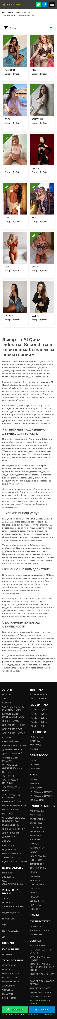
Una (7, 266)
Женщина (8, 877)
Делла (35, 316)
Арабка (34, 779)
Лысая (33, 760)
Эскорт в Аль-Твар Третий (40, 958)
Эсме (35, 70)
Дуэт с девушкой (12, 753)
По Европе (36, 934)
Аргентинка (36, 815)
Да (3, 937)
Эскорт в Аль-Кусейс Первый (42, 982)
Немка (33, 872)
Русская (35, 897)
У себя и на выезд (12, 906)
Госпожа (7, 814)
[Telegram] (44, 4)
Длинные (35, 768)
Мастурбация (10, 809)
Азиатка (34, 783)
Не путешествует (40, 926)
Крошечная (9, 998)
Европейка (36, 787)
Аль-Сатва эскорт (40, 988)
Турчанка (35, 905)
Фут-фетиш (8, 776)
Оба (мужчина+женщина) (14, 882)
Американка (37, 811)
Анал (5, 698)
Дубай (27, 12)
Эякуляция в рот (12, 729)
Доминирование (12, 749)
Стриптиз (8, 845)
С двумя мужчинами (14, 861)
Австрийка (36, 823)
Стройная (8, 990)
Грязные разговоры (14, 745)
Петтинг (7, 772)
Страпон (7, 841)
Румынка (35, 892)
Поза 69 (6, 694)
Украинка (35, 909)
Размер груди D (38, 722)
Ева (34, 217)
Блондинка (36, 737)
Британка (35, 835)
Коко (7, 168)
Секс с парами (10, 721)
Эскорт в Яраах (39, 945)
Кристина (37, 119)
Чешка (33, 852)
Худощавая (9, 986)
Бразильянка (37, 831)
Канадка (34, 843)
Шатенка (35, 741)
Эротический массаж (10, 759)
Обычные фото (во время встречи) (13, 708)
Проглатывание (11, 853)
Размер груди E (38, 726)
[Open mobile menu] (52, 4)
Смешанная (37, 800)
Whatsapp (17, 1009)
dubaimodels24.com (11, 12)
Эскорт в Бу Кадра (40, 996)
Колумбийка (37, 848)
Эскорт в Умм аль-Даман (40, 1002)
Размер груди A (38, 709)
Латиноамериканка (41, 792)
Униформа (8, 857)
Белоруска (36, 827)
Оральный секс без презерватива (13, 819)
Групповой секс (12, 801)
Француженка (38, 868)
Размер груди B (38, 714)
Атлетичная (9, 965)
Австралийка (37, 819)
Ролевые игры (10, 825)
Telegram (44, 1009)
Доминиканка (38, 856)
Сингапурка (36, 901)
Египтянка (36, 860)
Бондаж (7, 702)
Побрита (7, 954)
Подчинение (9, 849)
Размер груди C (38, 718)
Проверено (9, 918)
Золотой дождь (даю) (11, 788)
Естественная (38, 694)
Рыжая (34, 749)
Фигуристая (9, 977)
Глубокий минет (12, 741)
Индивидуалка (10, 912)
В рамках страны (39, 930)
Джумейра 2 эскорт (41, 992)
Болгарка (35, 839)
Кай (7, 217)
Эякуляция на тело (13, 733)
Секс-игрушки (10, 833)
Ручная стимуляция (14, 805)
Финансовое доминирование (12, 766)
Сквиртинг (8, 837)
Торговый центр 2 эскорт (40, 951)
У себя (6, 898)
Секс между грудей (13, 829)
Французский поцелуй (10, 781)
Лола (7, 119)
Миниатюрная (10, 981)
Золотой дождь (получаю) (11, 796)
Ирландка (35, 880)
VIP (4, 925)
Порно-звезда (10, 931)
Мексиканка (37, 884)
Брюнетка (35, 745)
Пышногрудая (10, 973)
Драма (35, 168)
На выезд (7, 902)
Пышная (7, 969)
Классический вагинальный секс (13, 715)
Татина (9, 316)
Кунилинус (8, 737)
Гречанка (35, 876)
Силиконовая (38, 698)
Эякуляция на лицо (14, 725)
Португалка (36, 888)
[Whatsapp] (38, 4)
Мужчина (7, 873)
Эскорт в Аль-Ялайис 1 (42, 975)
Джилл (35, 266)
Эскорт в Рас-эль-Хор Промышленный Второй (42, 967)
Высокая (7, 994)
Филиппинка (37, 864)
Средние (35, 764)
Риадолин (10, 70)
